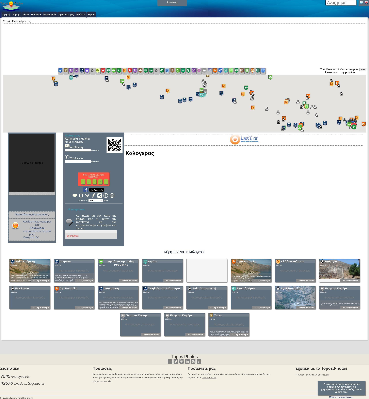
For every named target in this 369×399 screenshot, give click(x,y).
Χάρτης (16, 14)
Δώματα (65, 261)
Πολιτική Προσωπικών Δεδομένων (312, 374)
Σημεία (91, 14)
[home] (11, 10)
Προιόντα (36, 14)
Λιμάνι (152, 261)
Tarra (218, 315)
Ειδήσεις (80, 14)
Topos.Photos (184, 356)
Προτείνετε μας (66, 14)
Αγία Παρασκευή (204, 288)
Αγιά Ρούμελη (291, 288)
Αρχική (6, 14)
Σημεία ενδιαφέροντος (29, 383)
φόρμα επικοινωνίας (102, 381)
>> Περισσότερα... (41, 280)
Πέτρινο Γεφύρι (336, 288)
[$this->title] (244, 143)
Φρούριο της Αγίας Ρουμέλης (121, 263)
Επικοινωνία (49, 14)
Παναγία (331, 261)
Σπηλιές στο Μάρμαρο (164, 288)
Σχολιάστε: (73, 235)
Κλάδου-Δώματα (292, 261)
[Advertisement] (184, 44)
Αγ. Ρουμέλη (69, 288)
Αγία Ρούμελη (25, 261)
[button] (363, 124)
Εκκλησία (22, 288)
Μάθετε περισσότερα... (341, 397)
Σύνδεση (6, 398)
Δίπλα (26, 14)
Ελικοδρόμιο (246, 288)
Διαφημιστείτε (16, 398)
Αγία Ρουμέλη (246, 261)
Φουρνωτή (111, 288)
